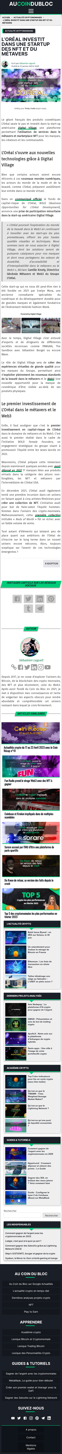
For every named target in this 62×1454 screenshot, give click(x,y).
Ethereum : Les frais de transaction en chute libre (40, 964)
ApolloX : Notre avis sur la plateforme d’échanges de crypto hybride (40, 1037)
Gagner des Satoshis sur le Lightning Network (31, 1397)
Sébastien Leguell (27, 63)
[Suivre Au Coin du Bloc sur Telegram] (43, 1418)
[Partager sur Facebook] (17, 599)
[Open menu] (31, 11)
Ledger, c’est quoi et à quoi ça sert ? (23, 1241)
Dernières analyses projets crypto (31, 1297)
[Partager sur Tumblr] (28, 609)
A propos (31, 1429)
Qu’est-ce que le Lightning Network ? (38, 1107)
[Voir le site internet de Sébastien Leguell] (14, 667)
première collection (47, 515)
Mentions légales (31, 1447)
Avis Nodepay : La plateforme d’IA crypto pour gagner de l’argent (40, 1007)
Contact (31, 1437)
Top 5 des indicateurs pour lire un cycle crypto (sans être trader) (40, 1079)
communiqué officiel (28, 199)
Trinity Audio (30, 108)
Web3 (50, 379)
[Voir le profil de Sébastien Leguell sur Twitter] (27, 667)
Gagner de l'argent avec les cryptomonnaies (31, 1373)
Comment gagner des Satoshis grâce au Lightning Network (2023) (31, 1247)
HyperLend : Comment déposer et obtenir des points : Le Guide (39, 1166)
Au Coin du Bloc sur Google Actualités (31, 1283)
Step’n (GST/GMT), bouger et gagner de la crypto (30, 1253)
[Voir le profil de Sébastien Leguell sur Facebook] (20, 667)
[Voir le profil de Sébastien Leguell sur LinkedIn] (34, 667)
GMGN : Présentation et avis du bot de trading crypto (40, 1022)
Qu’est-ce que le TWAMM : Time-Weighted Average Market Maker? (37, 1095)
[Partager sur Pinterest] (51, 599)
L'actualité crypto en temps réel (31, 1290)
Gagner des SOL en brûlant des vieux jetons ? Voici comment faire (40, 1180)
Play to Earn (31, 1311)
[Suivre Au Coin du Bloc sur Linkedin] (49, 1418)
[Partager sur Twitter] (28, 599)
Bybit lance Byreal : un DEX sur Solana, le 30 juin (39, 935)
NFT (31, 1304)
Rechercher (10, 1210)
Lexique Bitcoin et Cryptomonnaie (31, 1339)
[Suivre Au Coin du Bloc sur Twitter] (19, 1418)
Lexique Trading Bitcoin (31, 1346)
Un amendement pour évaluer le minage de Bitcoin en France (39, 949)
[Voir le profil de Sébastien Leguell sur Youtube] (48, 667)
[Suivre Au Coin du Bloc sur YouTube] (13, 1418)
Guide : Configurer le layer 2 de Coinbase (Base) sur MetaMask (38, 1195)
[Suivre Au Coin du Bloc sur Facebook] (25, 1418)
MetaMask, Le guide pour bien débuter (31, 1380)
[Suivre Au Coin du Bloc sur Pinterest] (37, 1418)
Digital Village (27, 128)
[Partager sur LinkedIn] (39, 599)
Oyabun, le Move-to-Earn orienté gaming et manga (31, 1258)
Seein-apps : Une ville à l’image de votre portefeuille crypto (40, 1051)
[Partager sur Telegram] (39, 609)
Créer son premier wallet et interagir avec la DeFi (31, 1389)
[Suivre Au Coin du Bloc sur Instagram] (31, 1418)
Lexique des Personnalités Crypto (31, 1353)
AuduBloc (31, 4)
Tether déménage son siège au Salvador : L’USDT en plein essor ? (40, 979)
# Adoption (51, 563)
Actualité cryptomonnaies (19, 31)
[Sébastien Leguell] (6, 66)
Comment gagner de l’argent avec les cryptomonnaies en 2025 (40, 1151)
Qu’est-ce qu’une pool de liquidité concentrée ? (40, 1123)
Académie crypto (31, 1332)
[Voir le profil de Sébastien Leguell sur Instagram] (41, 667)
